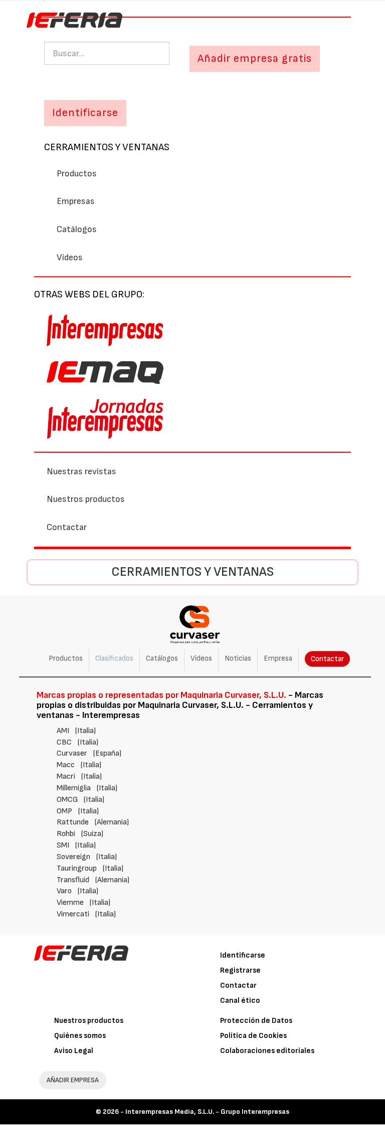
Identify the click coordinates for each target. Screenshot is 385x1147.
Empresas (76, 201)
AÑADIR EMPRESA (73, 1080)
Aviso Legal (73, 1051)
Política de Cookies (253, 1035)
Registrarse (240, 970)
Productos (77, 173)
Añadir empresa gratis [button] (255, 58)
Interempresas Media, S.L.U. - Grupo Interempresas (207, 1111)
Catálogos (77, 229)
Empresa (278, 658)
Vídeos (70, 257)
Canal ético (240, 1000)
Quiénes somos (80, 1035)
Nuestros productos (86, 499)
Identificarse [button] (85, 113)
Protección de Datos (256, 1020)
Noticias (238, 658)
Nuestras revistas (81, 471)
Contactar (67, 527)
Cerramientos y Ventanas (106, 147)
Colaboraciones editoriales (267, 1051)
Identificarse (242, 955)
